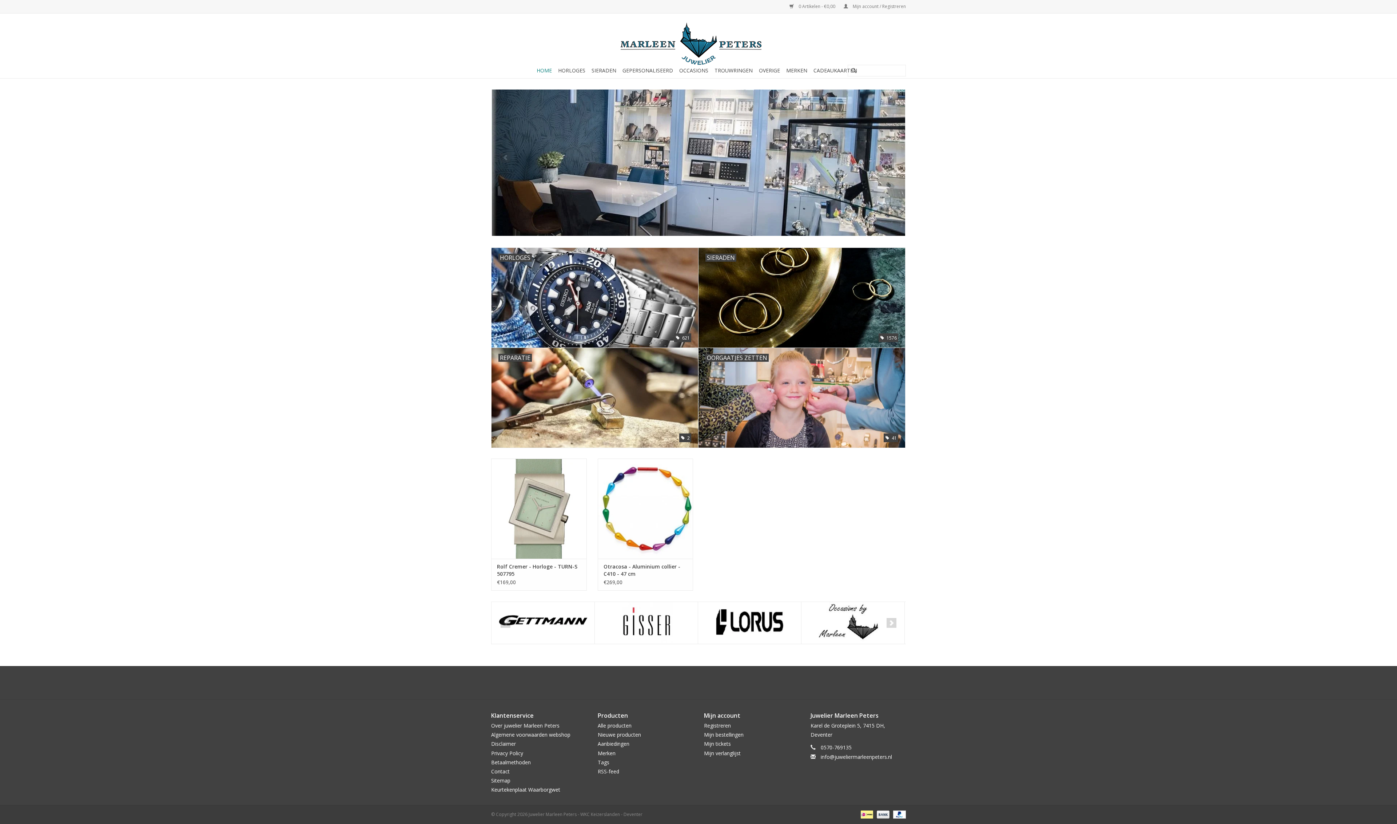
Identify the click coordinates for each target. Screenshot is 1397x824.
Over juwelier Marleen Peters (525, 725)
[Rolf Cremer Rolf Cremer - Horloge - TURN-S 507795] (539, 509)
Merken (796, 70)
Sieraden (604, 70)
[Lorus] (646, 623)
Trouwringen (734, 70)
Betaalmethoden (511, 762)
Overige (769, 70)
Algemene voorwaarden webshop (530, 734)
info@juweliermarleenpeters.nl (856, 756)
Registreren (717, 725)
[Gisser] (542, 623)
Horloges (571, 70)
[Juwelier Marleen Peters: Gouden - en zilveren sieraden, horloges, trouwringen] (698, 40)
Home (544, 70)
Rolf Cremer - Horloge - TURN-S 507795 (537, 570)
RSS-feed (608, 771)
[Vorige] (505, 158)
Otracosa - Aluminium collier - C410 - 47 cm (642, 570)
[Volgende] (891, 158)
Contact (500, 771)
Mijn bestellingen (724, 734)
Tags (603, 762)
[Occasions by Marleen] (749, 623)
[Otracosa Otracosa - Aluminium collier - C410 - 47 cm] (645, 509)
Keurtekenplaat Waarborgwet (525, 789)
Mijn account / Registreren (879, 6)
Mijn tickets (717, 743)
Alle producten (615, 725)
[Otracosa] (852, 623)
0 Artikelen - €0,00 (816, 6)
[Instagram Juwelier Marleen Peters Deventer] (705, 683)
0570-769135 (836, 747)
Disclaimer (503, 743)
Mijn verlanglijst (722, 753)
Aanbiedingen (613, 743)
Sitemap (500, 780)
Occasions (693, 70)
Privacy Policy (507, 753)
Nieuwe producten (619, 734)
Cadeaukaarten (835, 70)
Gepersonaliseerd (647, 70)
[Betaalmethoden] (866, 814)
